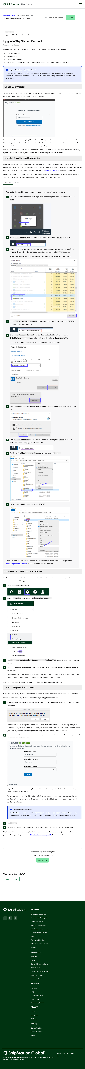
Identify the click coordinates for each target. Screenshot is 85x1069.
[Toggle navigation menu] (80, 4)
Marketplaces (35, 968)
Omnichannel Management (40, 918)
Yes (7, 879)
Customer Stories (37, 995)
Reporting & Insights (38, 940)
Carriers (33, 960)
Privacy (64, 1053)
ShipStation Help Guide (25, 15)
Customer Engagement (39, 933)
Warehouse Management (39, 929)
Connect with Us (36, 1032)
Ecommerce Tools (37, 975)
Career (33, 1011)
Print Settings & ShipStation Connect (18, 19)
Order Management (37, 921)
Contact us (42, 860)
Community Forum (37, 1003)
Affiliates (34, 1019)
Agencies (34, 957)
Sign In (33, 1035)
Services (34, 947)
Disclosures (70, 1053)
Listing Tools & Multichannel (40, 971)
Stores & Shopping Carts (39, 964)
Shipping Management (38, 914)
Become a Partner (37, 979)
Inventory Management (38, 925)
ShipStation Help (9, 15)
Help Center (35, 999)
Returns (33, 936)
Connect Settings (52, 170)
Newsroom (34, 988)
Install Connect (16, 564)
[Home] (11, 4)
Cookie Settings (62, 1056)
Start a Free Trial (36, 1028)
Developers (34, 1015)
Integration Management (39, 944)
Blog (32, 992)
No (16, 879)
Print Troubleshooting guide (41, 835)
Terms (59, 1053)
